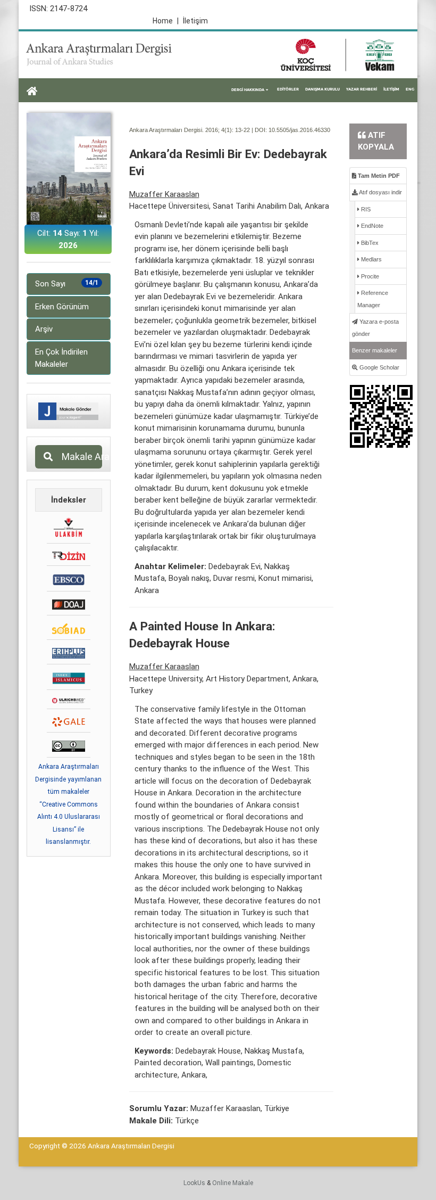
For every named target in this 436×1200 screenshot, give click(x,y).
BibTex (369, 243)
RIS (365, 209)
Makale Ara (78, 456)
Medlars (370, 259)
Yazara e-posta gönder (375, 327)
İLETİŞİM (391, 89)
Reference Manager (372, 299)
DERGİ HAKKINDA (247, 89)
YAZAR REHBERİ (361, 89)
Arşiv (44, 329)
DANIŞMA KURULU (322, 89)
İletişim (195, 21)
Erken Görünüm (62, 306)
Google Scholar (378, 367)
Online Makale (232, 1183)
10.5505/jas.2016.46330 (299, 130)
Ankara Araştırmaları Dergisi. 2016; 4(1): (181, 130)
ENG (410, 89)
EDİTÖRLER (288, 89)
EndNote (371, 226)
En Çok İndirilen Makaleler (61, 358)
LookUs (194, 1183)
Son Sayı (66, 284)
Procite (369, 276)
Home (166, 21)
